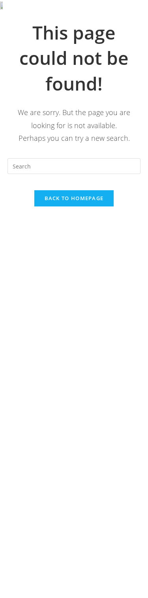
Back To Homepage (74, 198)
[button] (129, 10)
